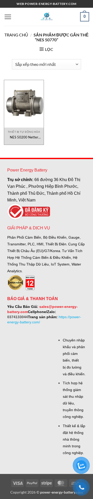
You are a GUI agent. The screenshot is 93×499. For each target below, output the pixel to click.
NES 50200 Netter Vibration (24, 137)
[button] (8, 17)
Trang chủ (16, 34)
